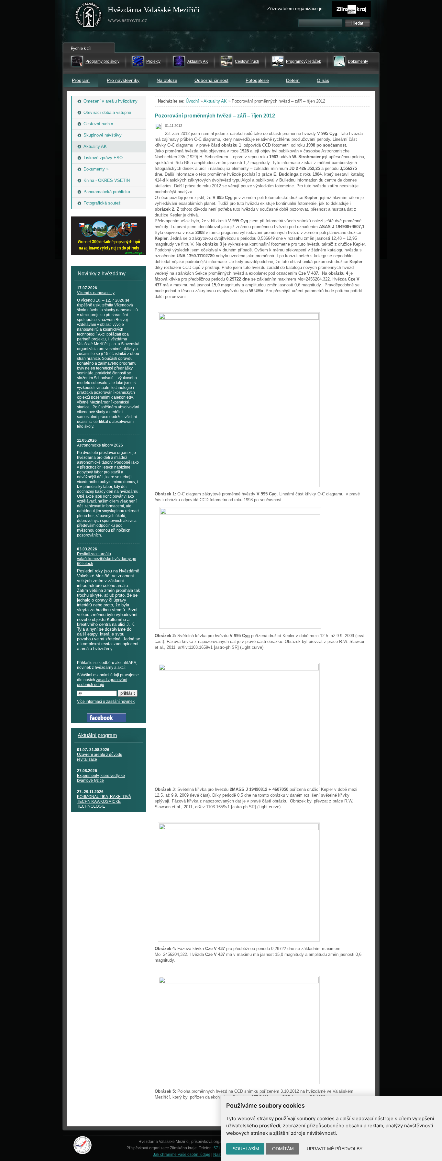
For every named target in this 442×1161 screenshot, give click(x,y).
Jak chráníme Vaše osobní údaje (181, 1154)
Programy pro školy (102, 61)
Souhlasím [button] (246, 1148)
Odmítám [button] (283, 1148)
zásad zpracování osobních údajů (102, 682)
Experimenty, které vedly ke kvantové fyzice (101, 778)
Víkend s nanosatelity (96, 293)
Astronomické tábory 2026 (100, 445)
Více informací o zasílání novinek (106, 701)
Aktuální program (97, 735)
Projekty (153, 61)
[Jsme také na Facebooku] (106, 720)
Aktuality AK (197, 61)
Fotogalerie (257, 80)
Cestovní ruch (247, 61)
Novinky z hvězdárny (102, 273)
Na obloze (167, 80)
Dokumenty (358, 61)
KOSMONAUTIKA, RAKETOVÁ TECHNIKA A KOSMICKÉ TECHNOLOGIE (104, 801)
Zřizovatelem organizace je (295, 8)
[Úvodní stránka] (88, 16)
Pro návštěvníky (123, 80)
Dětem (293, 80)
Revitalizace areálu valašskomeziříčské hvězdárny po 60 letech (106, 559)
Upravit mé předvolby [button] (334, 1148)
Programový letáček (303, 61)
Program (81, 80)
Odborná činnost (211, 80)
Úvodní (192, 101)
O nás (323, 80)
